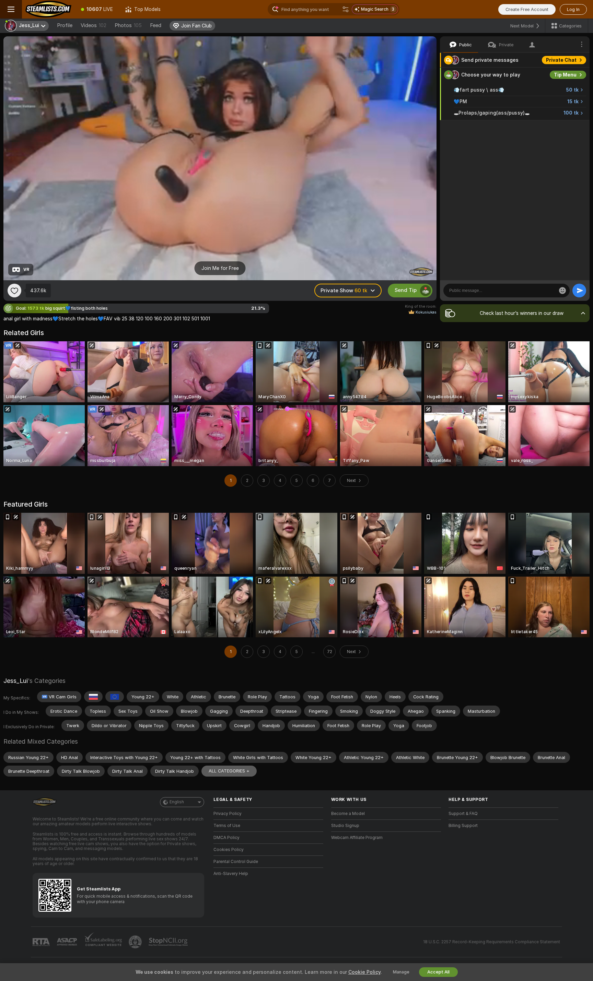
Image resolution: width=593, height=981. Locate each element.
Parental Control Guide (235, 861)
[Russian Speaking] (93, 696)
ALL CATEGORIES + (229, 770)
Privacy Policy (227, 813)
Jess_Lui (15, 680)
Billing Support (463, 825)
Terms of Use (226, 825)
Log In (573, 9)
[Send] (579, 290)
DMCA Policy (226, 837)
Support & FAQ (463, 813)
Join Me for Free (220, 268)
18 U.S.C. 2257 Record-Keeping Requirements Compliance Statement (491, 941)
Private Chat (561, 60)
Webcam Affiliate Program (357, 837)
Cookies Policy (228, 849)
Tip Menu (565, 75)
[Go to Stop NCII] (169, 942)
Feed (155, 25)
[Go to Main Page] (48, 9)
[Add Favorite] (14, 290)
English (177, 802)
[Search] (345, 9)
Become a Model (348, 813)
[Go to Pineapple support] (136, 941)
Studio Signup (345, 825)
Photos (128, 25)
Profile (64, 25)
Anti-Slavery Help (230, 873)
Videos (93, 25)
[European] (114, 696)
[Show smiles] (562, 290)
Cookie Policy (364, 972)
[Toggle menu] (11, 9)
